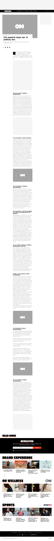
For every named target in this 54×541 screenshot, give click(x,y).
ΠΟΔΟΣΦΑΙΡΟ (18, 517)
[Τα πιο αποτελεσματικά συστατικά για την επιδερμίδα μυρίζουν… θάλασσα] (45, 488)
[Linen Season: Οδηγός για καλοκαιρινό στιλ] (8, 464)
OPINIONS (5, 35)
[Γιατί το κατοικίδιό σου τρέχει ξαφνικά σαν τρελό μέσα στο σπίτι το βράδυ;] (33, 488)
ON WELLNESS (12, 481)
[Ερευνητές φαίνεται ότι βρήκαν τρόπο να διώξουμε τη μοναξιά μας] (8, 488)
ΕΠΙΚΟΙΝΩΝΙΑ (14, 532)
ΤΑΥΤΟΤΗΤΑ (20, 532)
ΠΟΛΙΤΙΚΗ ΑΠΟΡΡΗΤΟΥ (38, 532)
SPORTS (8, 505)
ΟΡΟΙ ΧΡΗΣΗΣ (30, 532)
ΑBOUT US (25, 532)
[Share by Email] (9, 47)
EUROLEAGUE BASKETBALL (32, 517)
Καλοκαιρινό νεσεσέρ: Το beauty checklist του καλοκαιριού (21, 471)
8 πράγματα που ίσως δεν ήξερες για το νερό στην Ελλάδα (45, 471)
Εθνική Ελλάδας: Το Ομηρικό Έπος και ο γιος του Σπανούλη (8, 519)
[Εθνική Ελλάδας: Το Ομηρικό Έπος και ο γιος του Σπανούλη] (8, 512)
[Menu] (2, 11)
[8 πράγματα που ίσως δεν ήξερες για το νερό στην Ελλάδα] (45, 464)
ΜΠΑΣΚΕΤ (42, 517)
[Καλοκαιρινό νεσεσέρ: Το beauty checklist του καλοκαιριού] (21, 464)
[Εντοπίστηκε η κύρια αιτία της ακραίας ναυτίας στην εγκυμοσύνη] (21, 488)
